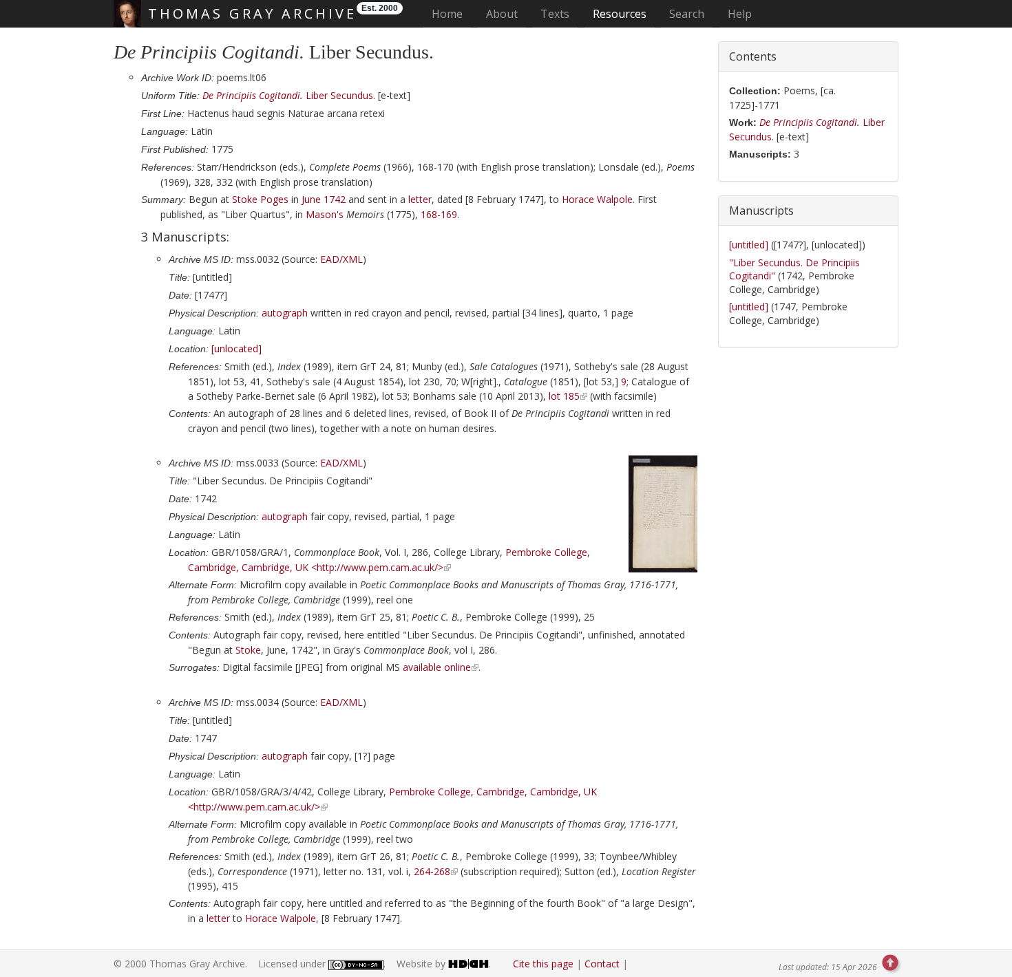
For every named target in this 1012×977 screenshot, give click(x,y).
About (502, 13)
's (325, 214)
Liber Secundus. (288, 95)
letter (420, 199)
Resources (619, 13)
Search (686, 13)
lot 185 (564, 395)
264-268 (432, 871)
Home (451, 13)
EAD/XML (341, 259)
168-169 (439, 214)
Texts (554, 13)
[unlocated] (236, 348)
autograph (285, 312)
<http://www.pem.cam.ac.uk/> (377, 567)
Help (740, 13)
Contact (602, 963)
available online (437, 667)
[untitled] (750, 244)
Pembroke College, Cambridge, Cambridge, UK (493, 791)
